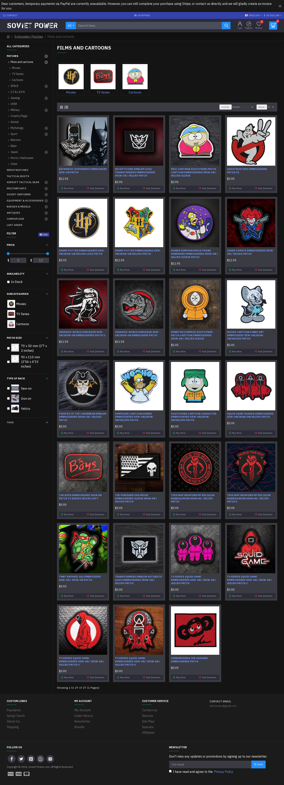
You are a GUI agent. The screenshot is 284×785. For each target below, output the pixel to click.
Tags (10, 422)
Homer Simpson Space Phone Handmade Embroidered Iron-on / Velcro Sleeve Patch (194, 254)
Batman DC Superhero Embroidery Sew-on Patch (83, 171)
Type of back (16, 378)
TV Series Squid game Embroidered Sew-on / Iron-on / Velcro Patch (193, 580)
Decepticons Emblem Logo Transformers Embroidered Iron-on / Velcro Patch (135, 172)
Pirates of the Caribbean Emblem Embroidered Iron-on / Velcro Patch (82, 417)
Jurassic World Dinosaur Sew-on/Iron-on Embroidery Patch (137, 334)
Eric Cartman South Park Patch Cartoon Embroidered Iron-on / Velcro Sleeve (193, 172)
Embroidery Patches (28, 37)
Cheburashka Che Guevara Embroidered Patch (189, 660)
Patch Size (14, 337)
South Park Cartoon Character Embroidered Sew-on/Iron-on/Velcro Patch (193, 417)
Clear (45, 234)
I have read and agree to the (203, 772)
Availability (15, 273)
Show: (261, 106)
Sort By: (225, 106)
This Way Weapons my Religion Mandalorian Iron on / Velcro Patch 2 (248, 498)
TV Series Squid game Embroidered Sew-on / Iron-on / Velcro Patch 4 (137, 661)
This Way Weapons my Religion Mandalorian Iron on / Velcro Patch (192, 498)
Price (11, 245)
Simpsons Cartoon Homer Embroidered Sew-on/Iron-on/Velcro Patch (134, 417)
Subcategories (18, 294)
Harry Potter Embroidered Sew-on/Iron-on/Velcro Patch (138, 252)
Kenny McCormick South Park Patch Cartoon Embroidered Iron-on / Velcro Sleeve (192, 335)
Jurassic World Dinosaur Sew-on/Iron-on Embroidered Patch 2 (82, 334)
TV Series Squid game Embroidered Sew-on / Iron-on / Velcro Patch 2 (249, 580)
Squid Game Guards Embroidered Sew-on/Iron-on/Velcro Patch (250, 415)
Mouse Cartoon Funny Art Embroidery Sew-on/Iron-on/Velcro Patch (245, 335)
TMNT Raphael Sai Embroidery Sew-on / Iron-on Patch (80, 578)
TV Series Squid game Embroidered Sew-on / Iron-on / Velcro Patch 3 (81, 661)
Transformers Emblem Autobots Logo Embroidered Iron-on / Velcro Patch (138, 580)
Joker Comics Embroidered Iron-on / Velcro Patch (250, 252)
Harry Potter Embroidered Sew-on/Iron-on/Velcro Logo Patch (82, 252)
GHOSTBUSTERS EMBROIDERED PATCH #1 (247, 171)
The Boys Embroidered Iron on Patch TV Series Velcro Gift (80, 497)
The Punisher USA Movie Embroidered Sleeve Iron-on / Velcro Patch (136, 498)
